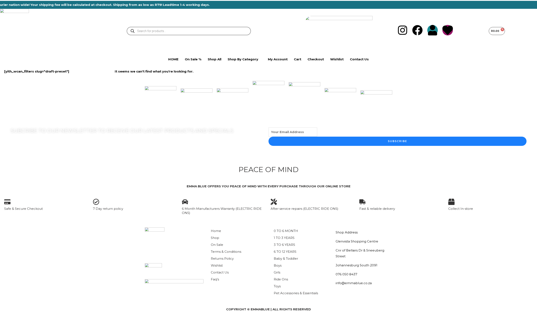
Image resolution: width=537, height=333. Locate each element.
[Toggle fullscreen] (21, 322)
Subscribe (397, 141)
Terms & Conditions (226, 252)
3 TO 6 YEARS (284, 245)
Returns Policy (222, 258)
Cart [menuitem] (297, 59)
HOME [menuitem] (173, 59)
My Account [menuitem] (278, 59)
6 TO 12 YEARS (285, 252)
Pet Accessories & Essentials (296, 293)
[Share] (35, 322)
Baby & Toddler (286, 258)
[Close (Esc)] (49, 322)
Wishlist (217, 265)
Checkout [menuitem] (316, 59)
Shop (215, 238)
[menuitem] (244, 59)
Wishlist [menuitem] (337, 59)
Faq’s (215, 279)
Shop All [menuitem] (214, 59)
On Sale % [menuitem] (193, 59)
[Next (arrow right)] (21, 329)
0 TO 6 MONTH (286, 231)
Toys (277, 286)
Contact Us (220, 272)
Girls (277, 272)
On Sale (217, 245)
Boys (278, 265)
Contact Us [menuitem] (359, 59)
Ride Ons (281, 279)
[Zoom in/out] (6, 322)
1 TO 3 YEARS (284, 238)
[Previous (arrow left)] (6, 329)
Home (216, 231)
